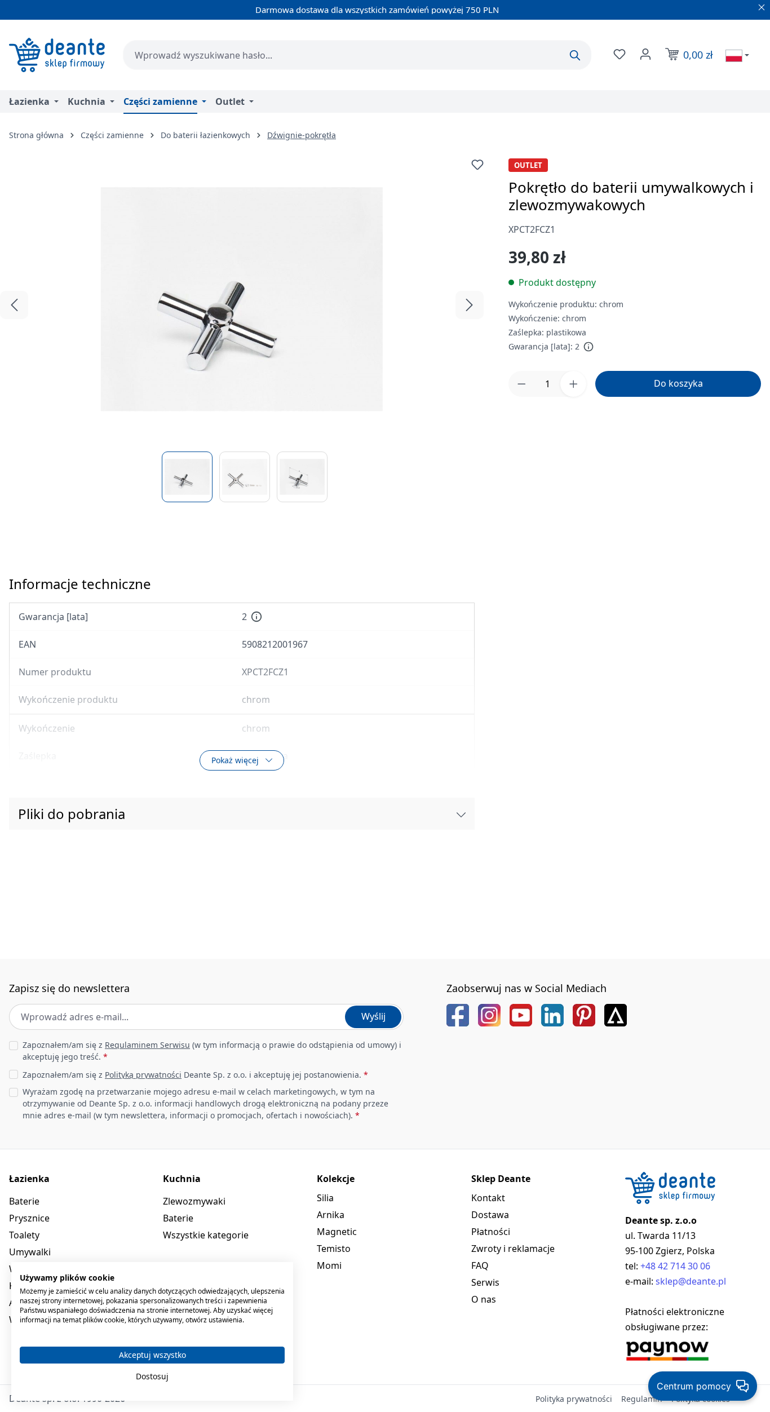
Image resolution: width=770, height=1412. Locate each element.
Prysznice (29, 1218)
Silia (325, 1198)
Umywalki (30, 1252)
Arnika (330, 1215)
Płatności (490, 1231)
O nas (483, 1299)
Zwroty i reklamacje (513, 1248)
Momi (329, 1265)
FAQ (480, 1265)
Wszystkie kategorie (206, 1235)
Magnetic (337, 1231)
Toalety (24, 1235)
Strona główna (36, 135)
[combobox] (357, 55)
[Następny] (469, 305)
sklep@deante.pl (691, 1281)
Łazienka (29, 1178)
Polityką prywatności (143, 1074)
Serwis (485, 1282)
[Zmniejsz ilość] (521, 384)
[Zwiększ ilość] (573, 384)
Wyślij (373, 1016)
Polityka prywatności (574, 1398)
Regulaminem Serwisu (147, 1045)
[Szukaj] (575, 55)
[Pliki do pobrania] (461, 814)
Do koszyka (678, 383)
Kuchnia (182, 1178)
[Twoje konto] (644, 54)
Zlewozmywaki (194, 1201)
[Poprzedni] (14, 305)
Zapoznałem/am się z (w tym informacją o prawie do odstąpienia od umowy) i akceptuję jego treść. (212, 1050)
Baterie (24, 1201)
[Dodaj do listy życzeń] (477, 164)
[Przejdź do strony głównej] (57, 55)
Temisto (334, 1248)
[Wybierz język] (737, 55)
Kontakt (488, 1198)
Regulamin (641, 1398)
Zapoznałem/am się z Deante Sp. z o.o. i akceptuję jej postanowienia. (195, 1074)
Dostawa (490, 1215)
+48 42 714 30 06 (675, 1266)
